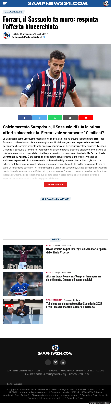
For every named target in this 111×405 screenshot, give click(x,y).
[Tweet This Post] (40, 117)
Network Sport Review (79, 374)
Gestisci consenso (14, 383)
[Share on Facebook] (25, 117)
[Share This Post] (55, 117)
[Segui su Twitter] (55, 362)
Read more (54, 184)
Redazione (53, 370)
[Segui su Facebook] (48, 362)
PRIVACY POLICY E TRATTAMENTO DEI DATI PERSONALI (82, 370)
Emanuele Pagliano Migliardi (28, 37)
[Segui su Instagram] (63, 362)
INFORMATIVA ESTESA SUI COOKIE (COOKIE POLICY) (45, 374)
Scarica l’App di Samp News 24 (20, 370)
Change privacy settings (99, 403)
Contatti (41, 370)
